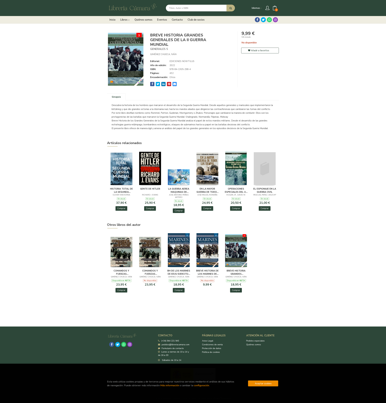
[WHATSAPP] (269, 19)
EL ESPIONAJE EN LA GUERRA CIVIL (264, 190)
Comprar (121, 208)
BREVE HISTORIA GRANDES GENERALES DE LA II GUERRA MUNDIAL (236, 272)
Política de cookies (211, 352)
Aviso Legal (207, 340)
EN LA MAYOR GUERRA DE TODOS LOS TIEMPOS (207, 190)
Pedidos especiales (255, 340)
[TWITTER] (263, 19)
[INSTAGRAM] (275, 19)
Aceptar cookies (263, 383)
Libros (124, 19)
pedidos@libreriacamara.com (175, 344)
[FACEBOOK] (257, 19)
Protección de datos (211, 348)
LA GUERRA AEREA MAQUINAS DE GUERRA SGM (178, 190)
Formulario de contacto (173, 348)
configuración (201, 385)
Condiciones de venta (212, 344)
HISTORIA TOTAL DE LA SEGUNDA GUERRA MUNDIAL (121, 190)
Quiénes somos (253, 344)
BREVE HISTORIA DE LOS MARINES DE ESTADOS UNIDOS (207, 272)
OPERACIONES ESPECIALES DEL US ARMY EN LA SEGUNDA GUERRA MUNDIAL (236, 190)
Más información (169, 385)
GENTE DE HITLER (150, 188)
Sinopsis (116, 96)
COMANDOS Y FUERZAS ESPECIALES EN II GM (121, 272)
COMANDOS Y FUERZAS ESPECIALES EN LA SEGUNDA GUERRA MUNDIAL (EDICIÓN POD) (150, 272)
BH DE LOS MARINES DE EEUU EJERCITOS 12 (178, 272)
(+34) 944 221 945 (170, 340)
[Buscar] (230, 8)
